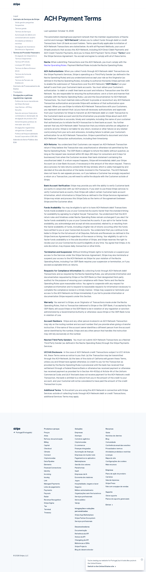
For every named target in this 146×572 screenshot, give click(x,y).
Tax (45, 506)
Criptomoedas (49, 458)
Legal (15, 16)
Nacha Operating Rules (55, 65)
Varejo (77, 503)
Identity (47, 471)
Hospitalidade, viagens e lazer (86, 484)
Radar (46, 496)
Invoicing (47, 474)
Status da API (80, 537)
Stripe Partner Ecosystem (85, 518)
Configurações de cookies (116, 461)
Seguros (78, 487)
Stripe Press (110, 483)
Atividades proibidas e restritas (118, 452)
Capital (47, 445)
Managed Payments (52, 484)
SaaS (77, 471)
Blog (107, 439)
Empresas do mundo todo (85, 455)
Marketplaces (80, 461)
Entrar (108, 504)
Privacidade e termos (114, 448)
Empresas (79, 432)
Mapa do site (111, 458)
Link (45, 480)
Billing (46, 442)
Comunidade (111, 442)
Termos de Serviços (23, 31)
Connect (47, 455)
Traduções (17, 92)
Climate (47, 452)
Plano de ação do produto (116, 473)
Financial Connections (52, 468)
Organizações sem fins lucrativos (88, 493)
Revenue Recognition (52, 500)
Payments (48, 490)
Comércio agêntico (82, 439)
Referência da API (82, 533)
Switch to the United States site (101, 566)
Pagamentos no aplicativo (85, 458)
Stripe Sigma (49, 503)
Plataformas (80, 468)
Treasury (47, 512)
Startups (78, 435)
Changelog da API (82, 540)
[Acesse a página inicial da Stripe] (15, 428)
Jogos (77, 480)
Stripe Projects (81, 546)
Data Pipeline (49, 461)
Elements (48, 464)
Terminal (47, 509)
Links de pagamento (52, 487)
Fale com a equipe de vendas (117, 486)
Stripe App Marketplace (84, 515)
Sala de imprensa (112, 480)
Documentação (81, 530)
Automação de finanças (84, 452)
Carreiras (109, 477)
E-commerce (80, 445)
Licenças (109, 455)
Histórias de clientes (114, 435)
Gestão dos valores (82, 464)
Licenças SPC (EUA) (23, 65)
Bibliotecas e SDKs (82, 543)
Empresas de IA (81, 474)
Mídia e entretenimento (84, 490)
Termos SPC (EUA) (22, 62)
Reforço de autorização (53, 439)
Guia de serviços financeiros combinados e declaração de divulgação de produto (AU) (26, 116)
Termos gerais (21, 28)
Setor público (80, 500)
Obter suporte (111, 495)
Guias (108, 432)
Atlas (46, 435)
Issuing (47, 477)
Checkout (48, 448)
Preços (47, 432)
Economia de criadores (84, 477)
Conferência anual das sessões (118, 445)
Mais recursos (111, 464)
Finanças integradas (83, 448)
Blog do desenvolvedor (84, 549)
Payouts (47, 493)
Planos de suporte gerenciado (117, 499)
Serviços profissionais (83, 496)
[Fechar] (141, 560)
